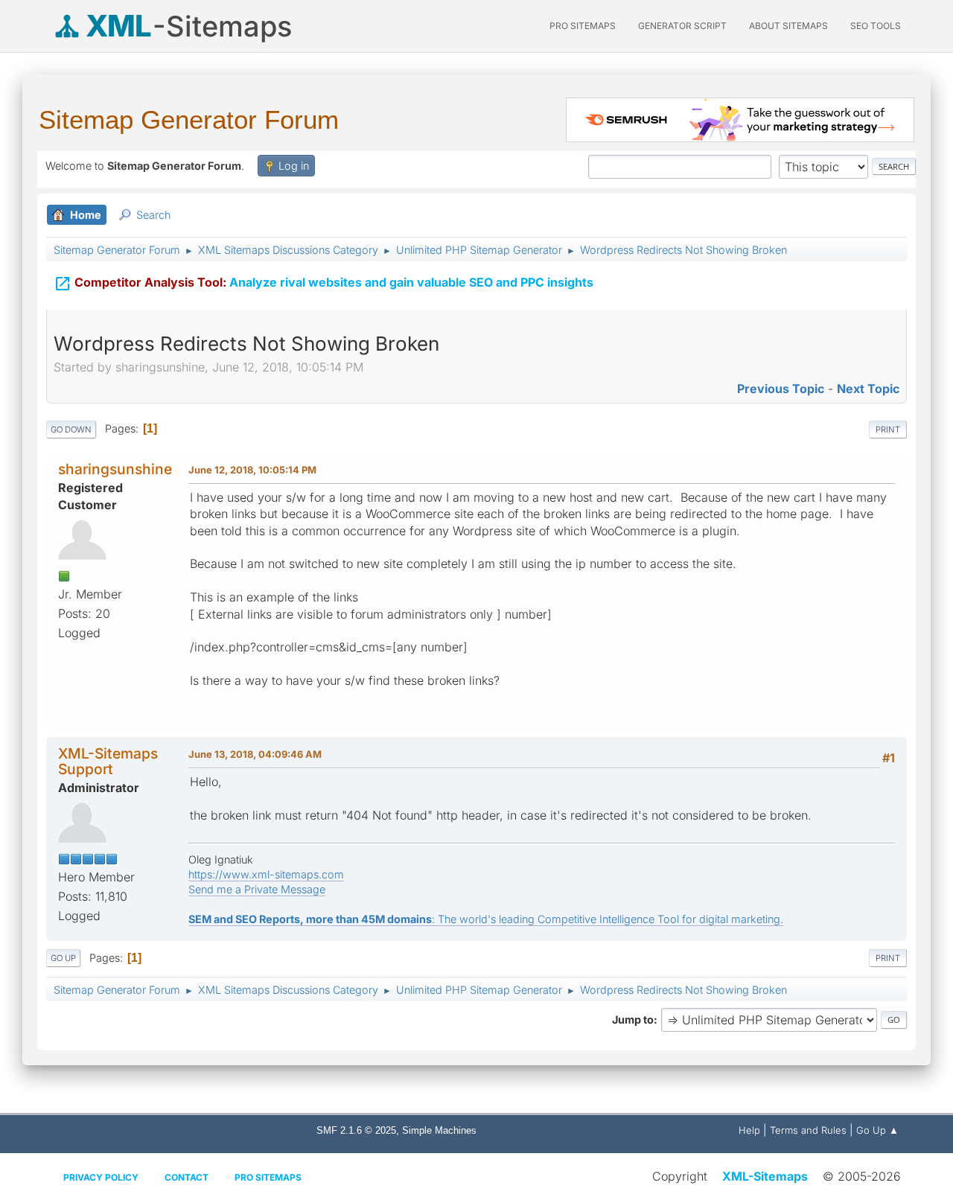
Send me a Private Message (256, 889)
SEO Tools (875, 25)
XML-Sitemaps (765, 1176)
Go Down (71, 429)
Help (749, 1130)
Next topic (868, 388)
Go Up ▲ (877, 1130)
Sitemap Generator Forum (189, 119)
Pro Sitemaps (268, 1177)
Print (888, 429)
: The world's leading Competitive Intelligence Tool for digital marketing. (485, 919)
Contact (186, 1177)
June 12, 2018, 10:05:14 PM (252, 470)
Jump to (633, 1019)
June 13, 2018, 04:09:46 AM (255, 754)
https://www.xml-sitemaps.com (266, 874)
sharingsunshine (115, 469)
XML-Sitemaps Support (108, 761)
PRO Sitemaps (582, 25)
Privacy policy (100, 1177)
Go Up (63, 958)
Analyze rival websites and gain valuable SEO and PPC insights (323, 284)
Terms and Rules (808, 1130)
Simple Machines (439, 1130)
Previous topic (780, 388)
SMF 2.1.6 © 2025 (356, 1130)
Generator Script (682, 25)
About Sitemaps (788, 25)
